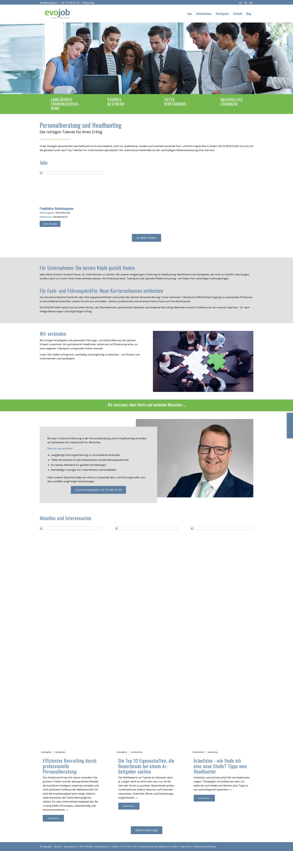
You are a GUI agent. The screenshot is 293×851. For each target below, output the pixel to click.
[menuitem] (49, 3)
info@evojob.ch (48, 2)
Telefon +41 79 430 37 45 (124, 846)
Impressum (186, 846)
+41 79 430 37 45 (70, 2)
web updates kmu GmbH (166, 846)
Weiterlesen (53, 818)
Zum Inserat (50, 224)
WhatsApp (89, 2)
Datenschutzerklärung (205, 846)
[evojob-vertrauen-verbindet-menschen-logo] (57, 13)
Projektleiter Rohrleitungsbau (56, 208)
